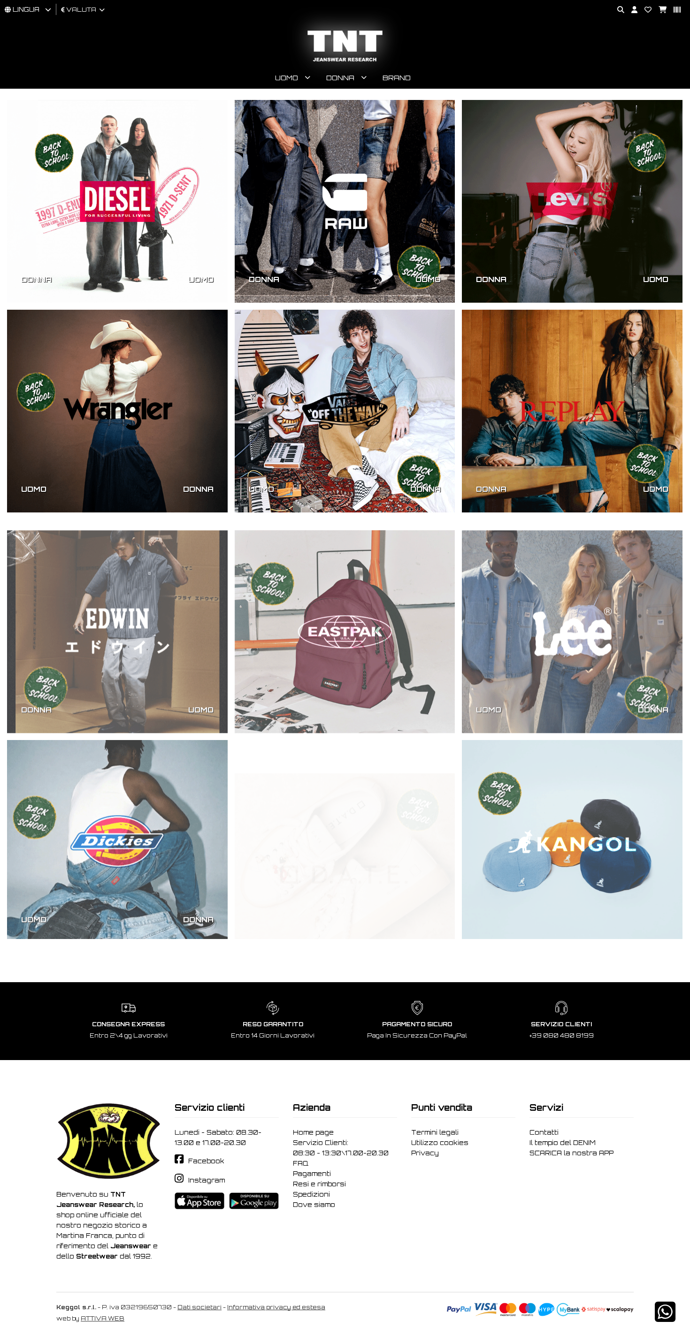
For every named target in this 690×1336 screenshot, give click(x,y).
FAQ (300, 1163)
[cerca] (617, 10)
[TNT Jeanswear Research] (345, 61)
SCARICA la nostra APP (571, 1153)
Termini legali (435, 1132)
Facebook (206, 1161)
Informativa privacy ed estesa (276, 1307)
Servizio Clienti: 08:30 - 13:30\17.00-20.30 (341, 1148)
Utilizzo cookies (439, 1142)
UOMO (201, 279)
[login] (630, 10)
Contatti (544, 1132)
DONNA (36, 279)
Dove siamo (314, 1204)
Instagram (206, 1180)
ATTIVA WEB (102, 1318)
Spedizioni (311, 1194)
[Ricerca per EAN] (674, 10)
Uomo (286, 78)
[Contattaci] (644, 10)
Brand (397, 78)
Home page (313, 1132)
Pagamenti (312, 1173)
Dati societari (199, 1307)
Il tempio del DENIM (562, 1142)
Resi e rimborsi (319, 1184)
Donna (340, 78)
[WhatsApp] (665, 1318)
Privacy (425, 1153)
